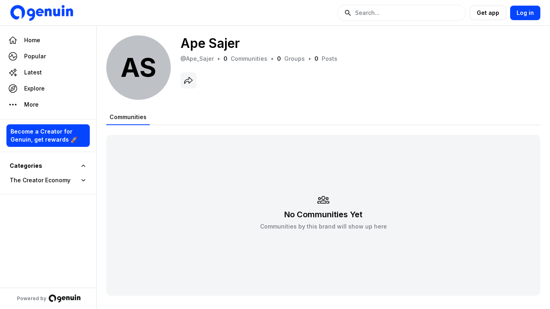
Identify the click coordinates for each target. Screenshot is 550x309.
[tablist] (128, 117)
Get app (488, 12)
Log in (525, 12)
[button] (401, 13)
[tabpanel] (323, 210)
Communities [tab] (128, 116)
